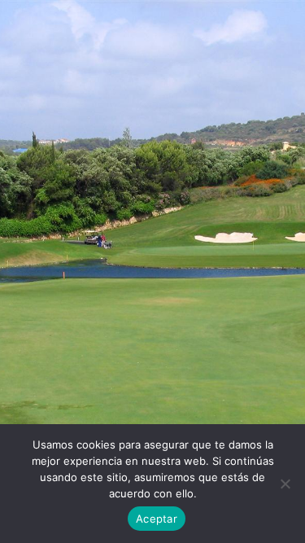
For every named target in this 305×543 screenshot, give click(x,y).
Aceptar (156, 518)
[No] (285, 483)
